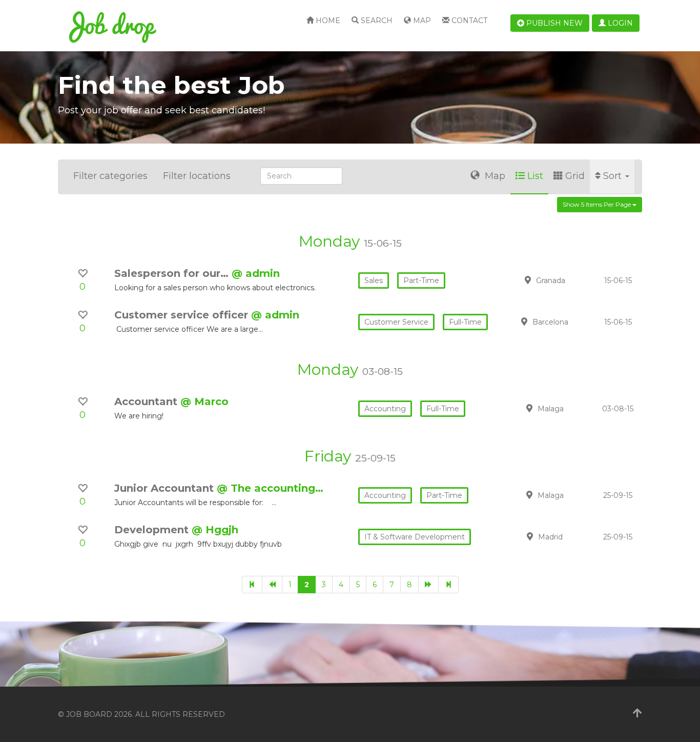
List (535, 176)
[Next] (428, 584)
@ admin (256, 273)
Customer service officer (182, 315)
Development (153, 530)
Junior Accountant (165, 488)
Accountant (147, 401)
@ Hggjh (215, 530)
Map (421, 20)
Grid (575, 176)
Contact (468, 20)
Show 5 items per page (597, 204)
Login (619, 23)
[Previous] (272, 584)
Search (376, 20)
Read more (570, 280)
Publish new (553, 23)
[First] (252, 584)
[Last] (448, 584)
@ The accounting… (270, 488)
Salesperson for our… (173, 273)
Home (327, 20)
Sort (613, 176)
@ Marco (204, 401)
